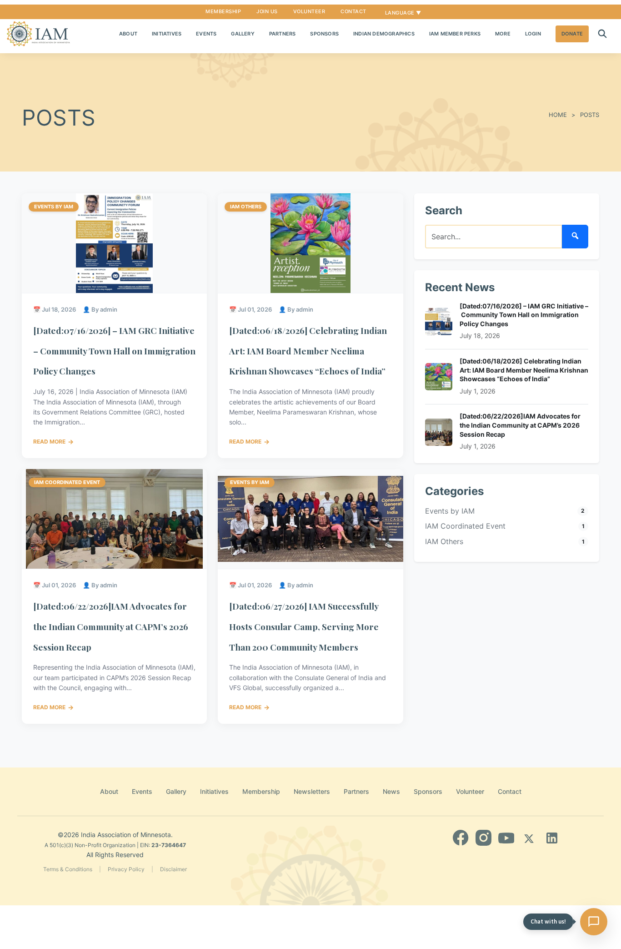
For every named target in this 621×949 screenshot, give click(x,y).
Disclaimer (173, 869)
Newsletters (312, 791)
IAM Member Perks (455, 33)
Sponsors (324, 33)
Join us (267, 11)
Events (206, 33)
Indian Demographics (384, 33)
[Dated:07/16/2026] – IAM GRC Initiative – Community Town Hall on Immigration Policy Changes (114, 350)
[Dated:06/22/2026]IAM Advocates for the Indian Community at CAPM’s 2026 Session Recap (110, 626)
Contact (353, 11)
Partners (282, 33)
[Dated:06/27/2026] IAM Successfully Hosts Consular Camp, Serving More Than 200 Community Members (304, 626)
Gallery (242, 33)
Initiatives (166, 33)
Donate (572, 33)
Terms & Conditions (67, 869)
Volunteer (309, 11)
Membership (223, 11)
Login (533, 33)
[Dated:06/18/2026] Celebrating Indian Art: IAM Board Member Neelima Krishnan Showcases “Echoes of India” (308, 350)
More (503, 33)
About (128, 33)
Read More (53, 441)
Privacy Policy (126, 869)
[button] (602, 34)
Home (558, 114)
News (391, 791)
